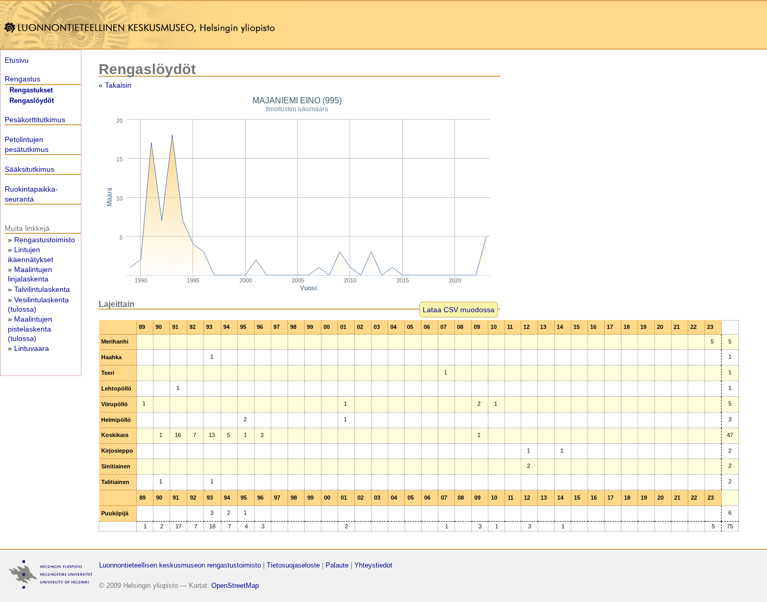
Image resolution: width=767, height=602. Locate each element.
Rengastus (22, 79)
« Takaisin (115, 85)
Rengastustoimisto (44, 239)
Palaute (337, 565)
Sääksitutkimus (29, 169)
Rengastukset (31, 90)
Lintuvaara (31, 348)
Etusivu (17, 60)
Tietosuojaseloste (293, 565)
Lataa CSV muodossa (459, 309)
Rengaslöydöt (31, 100)
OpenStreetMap (235, 585)
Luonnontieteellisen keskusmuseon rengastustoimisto (180, 565)
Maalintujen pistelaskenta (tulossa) (30, 328)
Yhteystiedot (373, 565)
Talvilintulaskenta (42, 289)
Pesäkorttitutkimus (35, 119)
